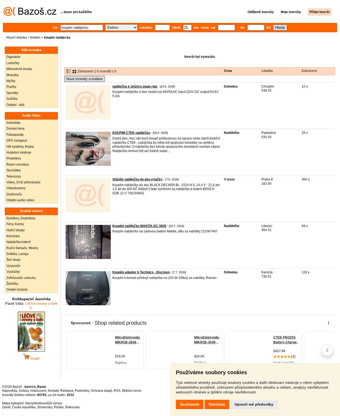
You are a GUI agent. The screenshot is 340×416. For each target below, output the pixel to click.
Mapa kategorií (13, 403)
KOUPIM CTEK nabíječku (131, 133)
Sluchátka (13, 170)
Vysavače (13, 266)
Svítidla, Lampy (17, 254)
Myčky (10, 81)
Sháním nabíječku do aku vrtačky (137, 179)
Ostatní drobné (17, 289)
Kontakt (53, 391)
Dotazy (24, 391)
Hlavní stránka (16, 37)
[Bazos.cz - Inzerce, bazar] (29, 15)
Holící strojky (15, 230)
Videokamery (16, 188)
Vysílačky (13, 272)
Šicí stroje (13, 260)
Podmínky (82, 391)
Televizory (13, 176)
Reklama (66, 391)
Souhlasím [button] (189, 404)
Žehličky (12, 284)
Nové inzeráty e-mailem (84, 79)
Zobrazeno (309, 71)
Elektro (35, 37)
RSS (117, 391)
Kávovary (13, 236)
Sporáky (12, 93)
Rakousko (72, 407)
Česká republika (24, 407)
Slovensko (44, 407)
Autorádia (13, 123)
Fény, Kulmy (15, 224)
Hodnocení (38, 391)
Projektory (13, 158)
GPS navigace (16, 140)
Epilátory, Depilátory (20, 218)
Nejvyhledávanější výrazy (43, 403)
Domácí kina (15, 128)
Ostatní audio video (20, 200)
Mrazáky (12, 75)
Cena (228, 71)
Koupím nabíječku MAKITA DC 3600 (139, 226)
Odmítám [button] (217, 404)
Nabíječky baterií (18, 242)
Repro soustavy (17, 164)
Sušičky (12, 99)
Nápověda (9, 391)
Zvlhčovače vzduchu (21, 278)
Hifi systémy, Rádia (20, 147)
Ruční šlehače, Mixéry (22, 248)
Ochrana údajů (101, 391)
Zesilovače (14, 194)
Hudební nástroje (18, 152)
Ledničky (12, 63)
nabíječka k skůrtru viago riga (134, 86)
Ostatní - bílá (15, 105)
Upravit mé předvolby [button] (254, 404)
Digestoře (13, 57)
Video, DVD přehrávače (23, 182)
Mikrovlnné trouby (19, 69)
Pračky (11, 87)
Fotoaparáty (15, 135)
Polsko (59, 407)
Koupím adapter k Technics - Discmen (141, 272)
